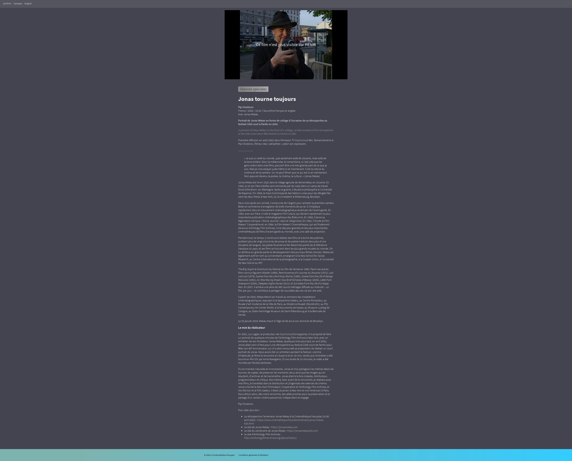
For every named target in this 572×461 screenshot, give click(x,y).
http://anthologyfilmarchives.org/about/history (270, 438)
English (28, 3)
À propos (18, 3)
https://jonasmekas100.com (302, 430)
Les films (7, 3)
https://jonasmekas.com (284, 427)
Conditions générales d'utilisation (253, 455)
